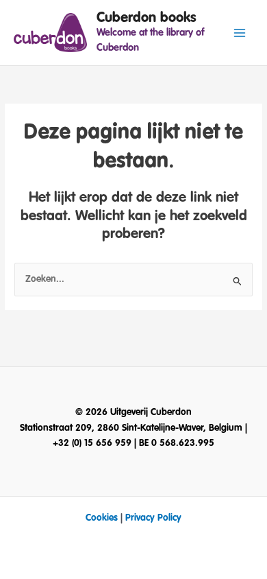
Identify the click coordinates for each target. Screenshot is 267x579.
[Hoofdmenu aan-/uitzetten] (240, 33)
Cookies (102, 518)
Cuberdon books (146, 17)
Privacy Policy (153, 518)
